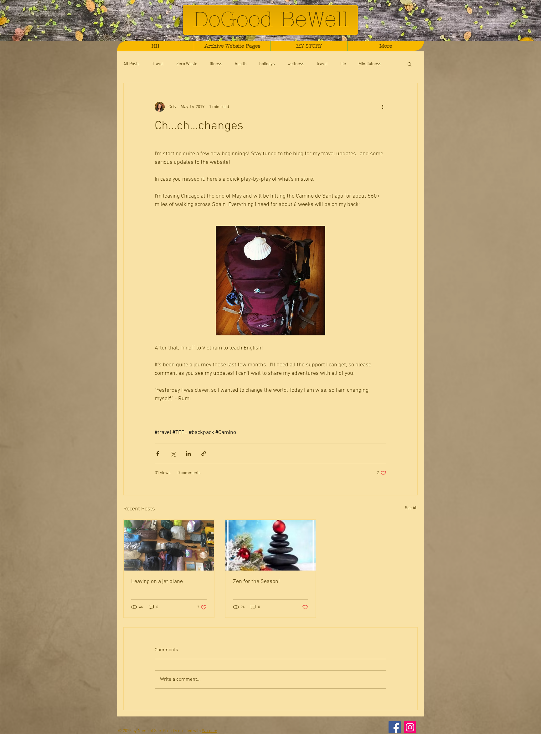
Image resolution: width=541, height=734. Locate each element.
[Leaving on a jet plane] (169, 545)
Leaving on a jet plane (157, 581)
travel (322, 64)
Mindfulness (369, 64)
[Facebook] (395, 727)
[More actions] (382, 107)
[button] (410, 63)
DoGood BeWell (271, 19)
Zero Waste (186, 64)
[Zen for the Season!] (270, 545)
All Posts (131, 64)
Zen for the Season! (256, 581)
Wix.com (209, 731)
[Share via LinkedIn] (188, 454)
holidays (267, 64)
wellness (295, 64)
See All (411, 508)
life (343, 64)
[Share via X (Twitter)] (173, 454)
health (241, 64)
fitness (216, 64)
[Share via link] (204, 454)
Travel (158, 64)
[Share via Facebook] (158, 454)
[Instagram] (410, 727)
